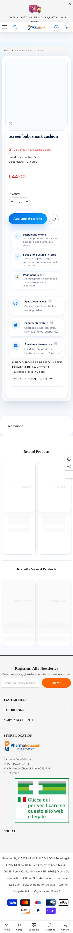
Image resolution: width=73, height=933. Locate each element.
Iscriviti (57, 683)
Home (7, 50)
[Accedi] (56, 27)
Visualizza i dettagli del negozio (33, 378)
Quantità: (14, 194)
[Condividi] (61, 219)
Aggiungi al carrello (27, 219)
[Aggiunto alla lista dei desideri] (54, 219)
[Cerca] (15, 27)
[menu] (4, 27)
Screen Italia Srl (28, 157)
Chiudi (69, 3)
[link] (19, 520)
